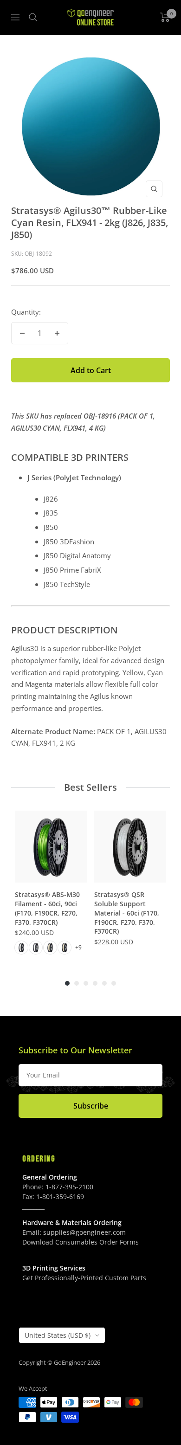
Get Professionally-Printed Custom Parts (84, 1277)
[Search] (33, 17)
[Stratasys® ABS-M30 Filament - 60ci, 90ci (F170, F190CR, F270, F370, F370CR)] (51, 847)
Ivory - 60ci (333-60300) (50, 947)
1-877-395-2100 (69, 1186)
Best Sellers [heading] (90, 787)
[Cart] (165, 17)
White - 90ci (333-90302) (35, 947)
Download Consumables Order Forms (80, 1242)
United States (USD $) (57, 1335)
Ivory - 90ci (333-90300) (64, 947)
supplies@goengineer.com (84, 1232)
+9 (78, 947)
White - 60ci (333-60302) (21, 947)
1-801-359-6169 (60, 1196)
